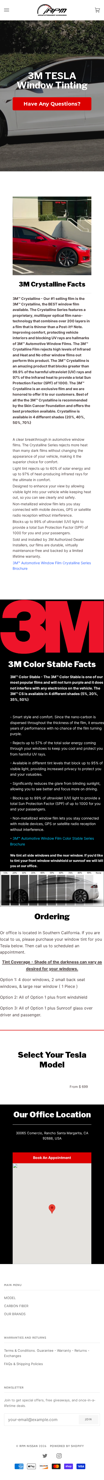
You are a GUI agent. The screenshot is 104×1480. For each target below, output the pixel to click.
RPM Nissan (28, 1446)
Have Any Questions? (52, 104)
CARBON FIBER (16, 1306)
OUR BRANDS (14, 1314)
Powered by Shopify (67, 1446)
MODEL (10, 1298)
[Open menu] (11, 10)
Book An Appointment (52, 1157)
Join (88, 1419)
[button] (52, 1209)
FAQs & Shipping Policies (23, 1364)
